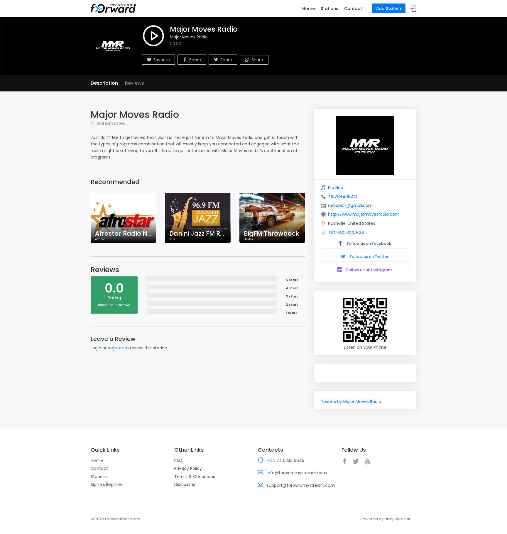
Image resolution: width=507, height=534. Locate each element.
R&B (360, 232)
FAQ (178, 460)
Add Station (388, 8)
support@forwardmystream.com (301, 485)
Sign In (413, 8)
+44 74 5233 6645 (285, 460)
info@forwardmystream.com (297, 473)
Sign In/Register (106, 484)
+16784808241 (342, 196)
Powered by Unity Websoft (385, 519)
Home (308, 8)
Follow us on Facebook (368, 243)
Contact (353, 8)
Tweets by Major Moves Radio (351, 401)
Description (104, 83)
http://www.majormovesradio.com (363, 214)
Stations (329, 8)
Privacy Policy (188, 468)
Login (96, 348)
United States (110, 123)
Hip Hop (335, 188)
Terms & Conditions (194, 476)
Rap (350, 232)
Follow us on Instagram (368, 270)
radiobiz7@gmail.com (350, 205)
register (115, 348)
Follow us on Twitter (368, 256)
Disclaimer (185, 484)
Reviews (134, 83)
